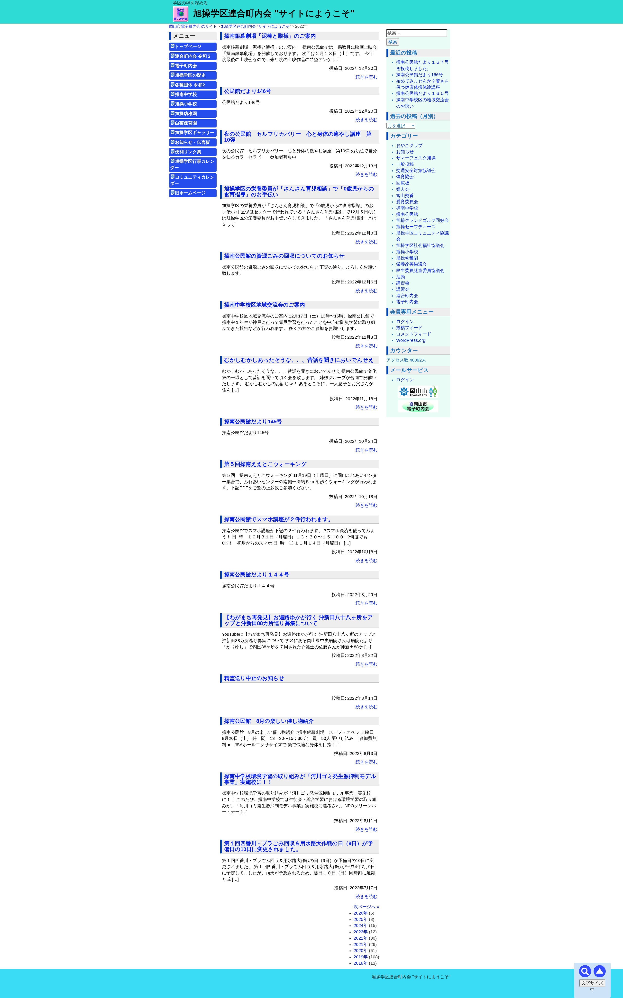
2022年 (361, 938)
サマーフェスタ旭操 (416, 157)
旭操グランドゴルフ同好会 (422, 220)
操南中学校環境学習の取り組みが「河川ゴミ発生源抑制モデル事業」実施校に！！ (300, 779)
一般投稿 (405, 164)
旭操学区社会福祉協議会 (420, 245)
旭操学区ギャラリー (194, 132)
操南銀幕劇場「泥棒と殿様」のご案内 (270, 36)
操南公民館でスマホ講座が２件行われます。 (278, 519)
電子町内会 (186, 65)
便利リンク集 (188, 151)
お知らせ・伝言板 (192, 142)
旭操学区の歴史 (190, 75)
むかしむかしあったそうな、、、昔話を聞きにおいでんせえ (299, 360)
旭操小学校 (186, 103)
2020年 (361, 950)
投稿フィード (409, 327)
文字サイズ (592, 982)
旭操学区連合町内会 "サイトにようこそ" (274, 13)
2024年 (361, 925)
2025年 (361, 919)
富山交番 (405, 195)
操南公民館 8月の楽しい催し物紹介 (269, 721)
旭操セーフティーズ (416, 226)
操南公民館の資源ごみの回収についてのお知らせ (284, 256)
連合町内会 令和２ (193, 56)
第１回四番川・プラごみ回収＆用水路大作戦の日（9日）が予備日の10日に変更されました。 (298, 846)
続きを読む (366, 77)
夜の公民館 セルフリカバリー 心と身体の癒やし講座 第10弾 (298, 137)
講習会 (402, 283)
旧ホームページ (190, 193)
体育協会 (405, 176)
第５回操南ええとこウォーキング (265, 464)
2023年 (361, 931)
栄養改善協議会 (411, 264)
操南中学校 (186, 94)
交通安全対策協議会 (416, 170)
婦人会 (402, 189)
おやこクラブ (409, 145)
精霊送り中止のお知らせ (254, 678)
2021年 (361, 944)
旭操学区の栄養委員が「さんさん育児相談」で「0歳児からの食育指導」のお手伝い (299, 192)
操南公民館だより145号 (253, 421)
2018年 (361, 963)
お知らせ (405, 151)
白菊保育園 (186, 123)
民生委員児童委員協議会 (420, 270)
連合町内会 (407, 295)
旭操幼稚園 (188, 113)
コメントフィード (413, 334)
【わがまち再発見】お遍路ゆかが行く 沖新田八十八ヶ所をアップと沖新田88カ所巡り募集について (298, 620)
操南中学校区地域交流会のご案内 (264, 305)
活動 (400, 276)
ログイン (405, 321)
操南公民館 (407, 214)
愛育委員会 (407, 201)
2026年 (361, 913)
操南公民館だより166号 (419, 74)
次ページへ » (366, 906)
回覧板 (402, 183)
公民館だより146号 (247, 91)
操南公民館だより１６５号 (422, 93)
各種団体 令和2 (190, 84)
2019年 (361, 956)
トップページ (188, 46)
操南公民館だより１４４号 (256, 575)
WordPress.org (410, 340)
